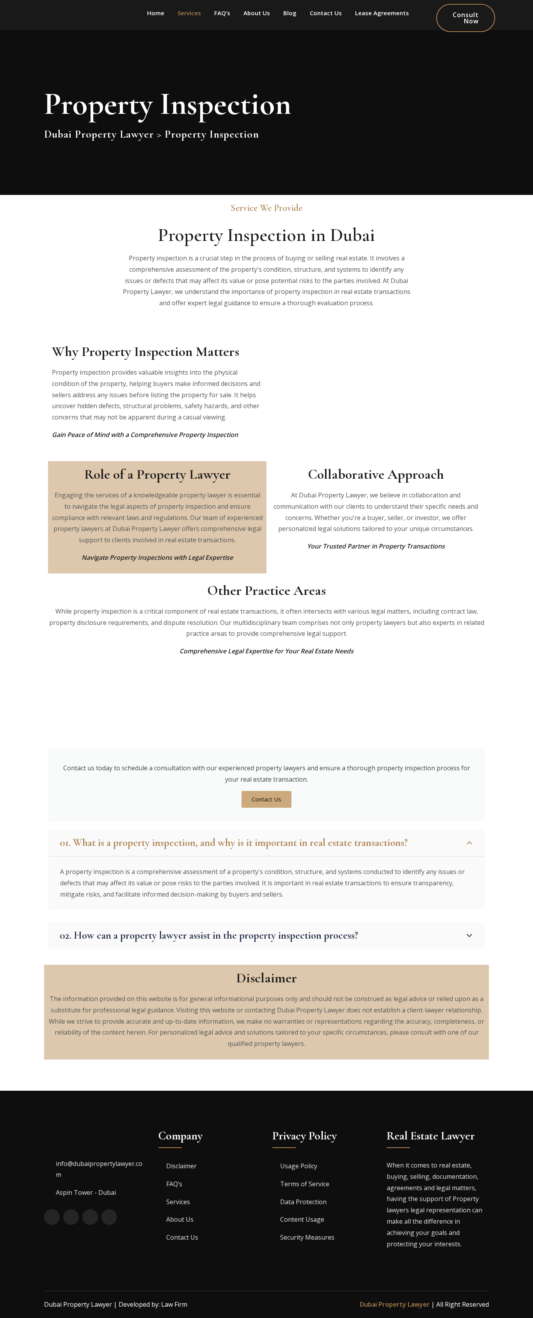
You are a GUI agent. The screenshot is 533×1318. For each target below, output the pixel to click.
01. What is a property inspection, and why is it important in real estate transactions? (234, 842)
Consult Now (466, 18)
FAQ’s (222, 13)
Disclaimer (181, 1166)
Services (189, 13)
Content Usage (302, 1219)
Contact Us (326, 13)
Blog (290, 13)
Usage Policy (298, 1166)
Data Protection (303, 1202)
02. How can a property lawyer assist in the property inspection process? (209, 935)
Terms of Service (304, 1184)
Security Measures (307, 1237)
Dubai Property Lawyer (395, 1304)
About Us (256, 13)
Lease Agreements (382, 13)
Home (155, 13)
